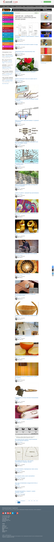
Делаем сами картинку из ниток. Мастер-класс (26, 213)
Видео (24, 6)
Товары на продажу (38, 6)
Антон (19, 40)
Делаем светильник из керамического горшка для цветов (26, 376)
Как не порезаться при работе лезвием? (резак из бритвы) (26, 99)
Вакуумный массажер (44, 54)
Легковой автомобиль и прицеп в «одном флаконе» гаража (25, 491)
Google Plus (17, 513)
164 (9, 520)
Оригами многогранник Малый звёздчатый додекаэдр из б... (46, 21)
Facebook (15, 513)
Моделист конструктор (8, 48)
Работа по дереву (7, 36)
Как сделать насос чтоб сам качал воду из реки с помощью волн (26, 163)
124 (16, 502)
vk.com (6, 513)
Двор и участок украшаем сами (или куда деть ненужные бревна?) (26, 185)
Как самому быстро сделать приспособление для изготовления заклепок (26, 440)
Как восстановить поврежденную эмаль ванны (26, 469)
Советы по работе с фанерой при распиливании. (27, 193)
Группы (8, 6)
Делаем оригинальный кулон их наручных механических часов (25, 294)
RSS (8, 513)
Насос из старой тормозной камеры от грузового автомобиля (27, 121)
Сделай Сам (14, 2)
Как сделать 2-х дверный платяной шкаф (45, 62)
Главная (3, 525)
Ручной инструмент (7, 26)
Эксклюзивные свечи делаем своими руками (26, 356)
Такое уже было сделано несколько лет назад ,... (7, 61)
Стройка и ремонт (7, 13)
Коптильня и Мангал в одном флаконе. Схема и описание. (27, 36)
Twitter (13, 513)
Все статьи (4, 527)
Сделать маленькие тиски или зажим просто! (26, 78)
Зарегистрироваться (47, 1)
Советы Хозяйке (7, 19)
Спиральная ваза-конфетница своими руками (26, 315)
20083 (8, 517)
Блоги (4, 6)
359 (5, 521)
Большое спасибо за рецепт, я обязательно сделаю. (7, 56)
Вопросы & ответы (30, 6)
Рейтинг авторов (18, 6)
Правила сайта (4, 530)
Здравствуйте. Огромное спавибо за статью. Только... (7, 67)
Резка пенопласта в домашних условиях (25, 335)
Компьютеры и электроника (6, 44)
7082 (5, 518)
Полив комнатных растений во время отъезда (26, 44)
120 (29, 500)
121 (31, 500)
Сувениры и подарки (7, 46)
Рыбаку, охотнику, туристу (7, 31)
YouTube (3, 513)
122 (34, 500)
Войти (42, 1)
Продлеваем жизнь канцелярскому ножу (25, 51)
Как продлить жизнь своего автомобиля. (25, 476)
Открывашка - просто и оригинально (24, 419)
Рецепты (5, 21)
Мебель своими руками (8, 23)
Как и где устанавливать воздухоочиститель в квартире (26, 483)
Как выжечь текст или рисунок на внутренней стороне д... (46, 30)
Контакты (45, 6)
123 (36, 500)
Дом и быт (6, 17)
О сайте (12, 6)
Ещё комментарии (5, 83)
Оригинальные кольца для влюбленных (25, 233)
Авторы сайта (4, 526)
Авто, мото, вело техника (7, 34)
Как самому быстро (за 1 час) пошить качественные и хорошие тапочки (24, 461)
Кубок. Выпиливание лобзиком (22, 274)
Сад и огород (6, 15)
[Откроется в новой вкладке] (4, 538)
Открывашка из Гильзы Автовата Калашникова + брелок (26, 398)
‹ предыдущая (22, 500)
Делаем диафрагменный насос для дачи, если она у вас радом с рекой (26, 142)
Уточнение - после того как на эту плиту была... (7, 74)
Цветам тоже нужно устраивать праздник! (25, 71)
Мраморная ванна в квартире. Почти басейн (26, 253)
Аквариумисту (6, 28)
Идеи (17, 235)
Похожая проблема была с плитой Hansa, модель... (7, 80)
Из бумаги (6, 38)
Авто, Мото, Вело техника (20, 477)
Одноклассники (10, 513)
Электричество (6, 41)
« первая (17, 500)
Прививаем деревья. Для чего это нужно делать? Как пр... (46, 47)
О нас (3, 529)
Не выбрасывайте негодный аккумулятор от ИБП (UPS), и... (46, 38)
